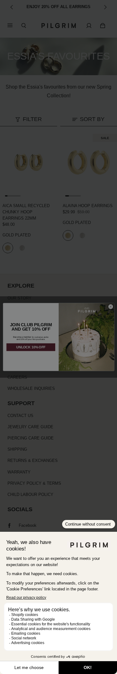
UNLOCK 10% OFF (30, 347)
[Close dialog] (110, 306)
